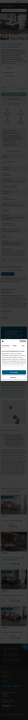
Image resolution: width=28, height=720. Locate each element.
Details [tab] (14, 345)
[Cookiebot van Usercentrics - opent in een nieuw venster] (19, 341)
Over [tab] (23, 345)
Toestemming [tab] (5, 345)
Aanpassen (13, 377)
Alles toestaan (14, 372)
